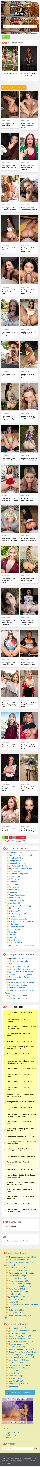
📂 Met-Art (11, 935)
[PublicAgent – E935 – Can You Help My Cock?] (10, 519)
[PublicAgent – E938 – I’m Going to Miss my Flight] (29, 438)
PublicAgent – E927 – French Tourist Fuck (28, 664)
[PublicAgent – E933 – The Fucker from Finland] (10, 559)
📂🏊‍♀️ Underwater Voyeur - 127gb (19, 1341)
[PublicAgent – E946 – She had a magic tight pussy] (29, 270)
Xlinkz (8, 1438)
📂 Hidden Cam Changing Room (19, 974)
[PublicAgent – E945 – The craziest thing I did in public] (10, 312)
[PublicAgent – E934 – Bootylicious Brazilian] (29, 519)
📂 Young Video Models (16, 895)
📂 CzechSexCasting (14, 890)
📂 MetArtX (11, 937)
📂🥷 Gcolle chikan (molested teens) (21, 959)
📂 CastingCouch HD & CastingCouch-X (22, 921)
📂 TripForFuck (13, 924)
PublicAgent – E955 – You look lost (9, 124)
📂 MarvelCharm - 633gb (16, 1276)
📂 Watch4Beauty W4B (16, 943)
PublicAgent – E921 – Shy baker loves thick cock (28, 789)
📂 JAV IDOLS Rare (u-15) (17, 998)
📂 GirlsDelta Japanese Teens (18, 914)
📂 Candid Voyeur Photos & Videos (20, 982)
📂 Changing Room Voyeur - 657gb (19, 1336)
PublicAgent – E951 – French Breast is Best (9, 209)
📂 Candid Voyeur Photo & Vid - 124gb (21, 1352)
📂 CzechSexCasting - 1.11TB (17, 1294)
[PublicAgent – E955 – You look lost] (10, 104)
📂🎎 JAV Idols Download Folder (19, 868)
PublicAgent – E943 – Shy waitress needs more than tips (9, 376)
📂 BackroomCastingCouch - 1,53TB (20, 1273)
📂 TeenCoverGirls (14, 853)
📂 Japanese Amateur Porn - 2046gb (20, 1349)
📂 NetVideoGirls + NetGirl (17, 866)
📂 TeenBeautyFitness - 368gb (18, 1281)
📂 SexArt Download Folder (17, 919)
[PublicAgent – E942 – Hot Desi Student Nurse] (29, 354)
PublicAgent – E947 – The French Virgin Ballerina (9, 292)
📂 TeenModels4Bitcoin (16, 863)
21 (18, 837)
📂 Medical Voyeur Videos (17, 988)
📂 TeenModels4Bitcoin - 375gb (18, 1284)
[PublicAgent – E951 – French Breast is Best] (10, 188)
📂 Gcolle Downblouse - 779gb (18, 1344)
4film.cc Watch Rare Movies (18, 1241)
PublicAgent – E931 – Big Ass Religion (28, 579)
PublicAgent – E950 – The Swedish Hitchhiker (29, 209)
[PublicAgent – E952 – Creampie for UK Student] (29, 146)
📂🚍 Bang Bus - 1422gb (15, 1297)
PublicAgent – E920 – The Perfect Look (9, 830)
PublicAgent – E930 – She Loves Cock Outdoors (9, 622)
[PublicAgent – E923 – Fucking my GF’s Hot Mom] (29, 725)
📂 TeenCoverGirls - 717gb (16, 1278)
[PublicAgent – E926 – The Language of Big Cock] (10, 683)
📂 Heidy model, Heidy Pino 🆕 (19, 906)
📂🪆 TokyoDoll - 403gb (15, 1333)
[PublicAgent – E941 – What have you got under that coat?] (10, 396)
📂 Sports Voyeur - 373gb (16, 1347)
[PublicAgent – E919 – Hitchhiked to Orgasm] (29, 809)
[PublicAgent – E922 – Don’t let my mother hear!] (10, 767)
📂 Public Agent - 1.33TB (15, 1289)
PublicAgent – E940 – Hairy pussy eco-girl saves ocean (28, 418)
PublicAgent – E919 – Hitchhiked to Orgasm (29, 830)
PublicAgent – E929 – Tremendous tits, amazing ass (28, 622)
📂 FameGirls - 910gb (14, 1376)
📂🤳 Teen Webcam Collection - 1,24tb (21, 1331)
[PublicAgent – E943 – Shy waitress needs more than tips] (10, 354)
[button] (3, 1456)
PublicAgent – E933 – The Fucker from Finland (9, 580)
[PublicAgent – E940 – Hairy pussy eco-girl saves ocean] (29, 396)
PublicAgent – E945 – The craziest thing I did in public (10, 334)
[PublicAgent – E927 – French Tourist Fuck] (29, 643)
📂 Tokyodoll (12, 882)
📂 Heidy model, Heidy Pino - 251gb (20, 1357)
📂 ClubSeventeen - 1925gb (16, 1368)
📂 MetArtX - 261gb (14, 1373)
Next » (23, 837)
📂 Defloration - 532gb (15, 1310)
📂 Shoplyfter (12, 892)
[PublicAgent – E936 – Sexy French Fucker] (29, 479)
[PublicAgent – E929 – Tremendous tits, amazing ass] (29, 601)
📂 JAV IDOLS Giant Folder (17, 996)
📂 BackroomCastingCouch (17, 874)
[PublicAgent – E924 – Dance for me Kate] (10, 725)
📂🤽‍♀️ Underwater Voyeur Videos (20, 972)
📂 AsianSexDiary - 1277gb (16, 1378)
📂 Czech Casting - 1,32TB (16, 1268)
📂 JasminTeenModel (15, 916)
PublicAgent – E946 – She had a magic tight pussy (28, 292)
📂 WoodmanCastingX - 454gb (18, 1365)
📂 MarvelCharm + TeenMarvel (19, 855)
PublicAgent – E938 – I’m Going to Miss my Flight (29, 459)
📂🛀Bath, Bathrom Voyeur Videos (20, 969)
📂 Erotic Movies (13, 876)
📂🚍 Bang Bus (13, 908)
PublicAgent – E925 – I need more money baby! (28, 705)
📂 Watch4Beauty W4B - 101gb (18, 1384)
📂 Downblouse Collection (17, 985)
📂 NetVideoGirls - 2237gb (16, 1270)
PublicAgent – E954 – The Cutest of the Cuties (28, 125)
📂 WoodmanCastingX (15, 927)
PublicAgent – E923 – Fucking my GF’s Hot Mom (28, 747)
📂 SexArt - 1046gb (13, 1370)
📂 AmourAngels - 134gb (15, 1386)
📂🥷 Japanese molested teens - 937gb (21, 1257)
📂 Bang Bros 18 (13, 940)
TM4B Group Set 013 (10, 73)
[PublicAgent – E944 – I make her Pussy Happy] (29, 312)
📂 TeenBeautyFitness (15, 858)
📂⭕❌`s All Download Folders (15, 841)
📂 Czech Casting (13, 871)
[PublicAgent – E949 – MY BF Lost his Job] (10, 228)
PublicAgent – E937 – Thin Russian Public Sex (10, 499)
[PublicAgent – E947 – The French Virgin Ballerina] (10, 270)
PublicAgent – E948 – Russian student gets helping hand (28, 250)
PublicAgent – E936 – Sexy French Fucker (28, 499)
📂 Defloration (12, 884)
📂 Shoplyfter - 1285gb (15, 1313)
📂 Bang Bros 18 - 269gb (15, 1381)
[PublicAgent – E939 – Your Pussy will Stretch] (10, 438)
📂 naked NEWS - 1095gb (16, 1299)
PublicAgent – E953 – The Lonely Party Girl (9, 166)
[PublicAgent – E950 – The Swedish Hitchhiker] (29, 188)
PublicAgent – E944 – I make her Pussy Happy (28, 333)
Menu (6, 37)
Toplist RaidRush (12, 1433)
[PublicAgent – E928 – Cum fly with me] (10, 643)
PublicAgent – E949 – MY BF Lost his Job (10, 249)
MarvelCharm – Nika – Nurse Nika (28, 74)
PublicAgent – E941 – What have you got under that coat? (9, 418)
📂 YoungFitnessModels (16, 861)
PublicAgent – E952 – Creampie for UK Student (28, 167)
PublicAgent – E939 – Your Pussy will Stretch (10, 459)
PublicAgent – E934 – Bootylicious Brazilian (28, 539)
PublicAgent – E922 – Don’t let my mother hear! (9, 789)
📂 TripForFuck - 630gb (15, 1363)
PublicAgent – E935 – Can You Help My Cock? (10, 539)
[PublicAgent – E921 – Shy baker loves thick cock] (29, 767)
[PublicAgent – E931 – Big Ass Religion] (29, 559)
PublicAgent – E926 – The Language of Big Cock (9, 705)
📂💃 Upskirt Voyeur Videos (18, 967)
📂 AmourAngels (13, 929)
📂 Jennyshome (13, 887)
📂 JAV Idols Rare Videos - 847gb (18, 1260)
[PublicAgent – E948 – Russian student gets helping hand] (29, 228)
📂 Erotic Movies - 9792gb (16, 1328)
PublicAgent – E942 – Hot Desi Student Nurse (28, 376)
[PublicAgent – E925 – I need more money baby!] (29, 683)
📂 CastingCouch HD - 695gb (17, 1292)
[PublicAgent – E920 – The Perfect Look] (10, 809)
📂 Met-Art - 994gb (13, 1302)
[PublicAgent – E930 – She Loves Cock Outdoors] (10, 601)
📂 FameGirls (12, 932)
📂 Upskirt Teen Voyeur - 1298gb (19, 1339)
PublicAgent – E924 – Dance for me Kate (9, 746)
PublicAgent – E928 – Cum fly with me (9, 664)
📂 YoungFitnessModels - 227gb (18, 1286)
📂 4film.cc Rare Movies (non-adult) (21, 945)
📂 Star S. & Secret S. (15, 898)
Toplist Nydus (11, 1435)
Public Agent (6, 121)
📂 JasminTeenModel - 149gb (17, 1360)
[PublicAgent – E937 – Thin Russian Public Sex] (10, 479)
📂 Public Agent (13, 879)
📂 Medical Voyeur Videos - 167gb (19, 1355)
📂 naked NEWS (13, 911)
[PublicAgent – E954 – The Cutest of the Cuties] (29, 104)
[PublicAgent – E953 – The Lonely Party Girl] (10, 146)
